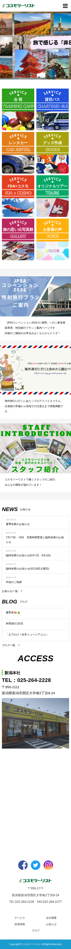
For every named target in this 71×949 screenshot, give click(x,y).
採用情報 (19, 924)
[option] (35, 45)
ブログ (36, 930)
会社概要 (51, 917)
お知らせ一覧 (10, 591)
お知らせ (51, 924)
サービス (19, 917)
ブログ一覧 (8, 645)
